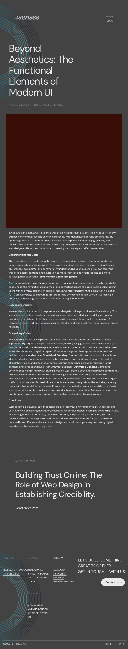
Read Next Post (27, 508)
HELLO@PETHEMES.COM (17, 569)
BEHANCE (58, 577)
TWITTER (69, 581)
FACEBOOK (59, 569)
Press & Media (41, 104)
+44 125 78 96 (11, 573)
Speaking (57, 104)
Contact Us (112, 582)
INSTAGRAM (59, 573)
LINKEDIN (58, 581)
